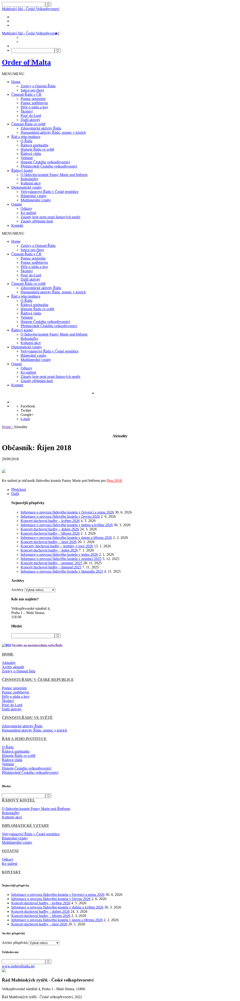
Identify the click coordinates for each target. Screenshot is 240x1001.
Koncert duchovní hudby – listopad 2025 (51, 567)
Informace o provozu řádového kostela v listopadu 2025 (62, 571)
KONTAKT (11, 872)
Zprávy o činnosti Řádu (38, 86)
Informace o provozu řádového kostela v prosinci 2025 (61, 559)
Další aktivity (30, 120)
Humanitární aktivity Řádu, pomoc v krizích (53, 132)
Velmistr (27, 158)
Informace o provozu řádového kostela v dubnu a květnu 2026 (67, 525)
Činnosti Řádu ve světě (28, 124)
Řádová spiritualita (34, 145)
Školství (27, 111)
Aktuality (9, 663)
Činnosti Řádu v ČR (26, 94)
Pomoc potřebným (34, 103)
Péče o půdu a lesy (34, 107)
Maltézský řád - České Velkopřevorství (30, 9)
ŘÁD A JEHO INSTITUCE (24, 739)
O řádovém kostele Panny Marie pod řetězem (54, 175)
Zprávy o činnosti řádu (18, 671)
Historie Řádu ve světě (37, 149)
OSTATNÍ (10, 851)
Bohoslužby (29, 179)
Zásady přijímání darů (37, 221)
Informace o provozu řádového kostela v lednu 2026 (59, 554)
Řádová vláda (31, 154)
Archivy (17, 590)
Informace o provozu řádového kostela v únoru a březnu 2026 (66, 538)
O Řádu (26, 141)
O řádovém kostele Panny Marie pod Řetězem (36, 809)
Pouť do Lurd (31, 116)
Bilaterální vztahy (34, 196)
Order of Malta (26, 62)
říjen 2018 (114, 481)
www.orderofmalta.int (18, 966)
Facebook (28, 406)
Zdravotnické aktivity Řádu (41, 128)
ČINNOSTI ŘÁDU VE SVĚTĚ (27, 718)
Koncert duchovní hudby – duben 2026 (50, 529)
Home (15, 82)
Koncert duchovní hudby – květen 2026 (50, 521)
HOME (8, 654)
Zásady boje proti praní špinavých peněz (50, 217)
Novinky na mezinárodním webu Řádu (37, 645)
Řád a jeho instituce (25, 137)
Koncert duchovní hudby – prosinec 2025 (51, 563)
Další (15, 494)
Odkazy (26, 209)
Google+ (27, 415)
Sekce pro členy (32, 90)
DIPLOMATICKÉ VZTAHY (25, 826)
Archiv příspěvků (15, 943)
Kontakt (17, 225)
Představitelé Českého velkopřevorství (49, 166)
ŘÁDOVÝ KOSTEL (18, 800)
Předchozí (18, 489)
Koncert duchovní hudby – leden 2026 (49, 550)
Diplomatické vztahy (26, 187)
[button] (13, 74)
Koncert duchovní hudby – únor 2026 (49, 542)
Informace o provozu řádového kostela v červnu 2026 (60, 516)
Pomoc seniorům (33, 99)
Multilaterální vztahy (36, 200)
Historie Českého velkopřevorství (45, 162)
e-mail (25, 419)
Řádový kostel (22, 171)
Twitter (26, 410)
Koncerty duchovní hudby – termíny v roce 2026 (57, 546)
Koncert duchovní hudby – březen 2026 (50, 533)
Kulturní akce (31, 183)
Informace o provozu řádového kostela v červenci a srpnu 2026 (67, 512)
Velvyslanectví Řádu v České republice (50, 192)
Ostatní (16, 204)
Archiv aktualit (13, 667)
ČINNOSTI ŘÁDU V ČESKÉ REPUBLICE (38, 680)
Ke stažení (28, 213)
